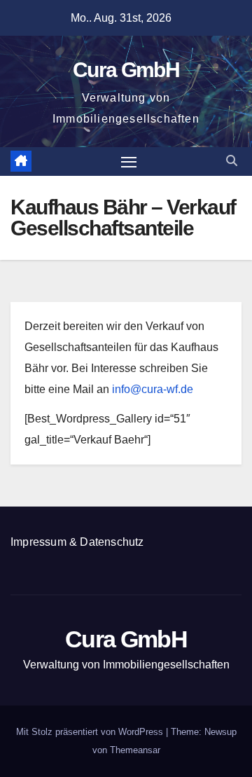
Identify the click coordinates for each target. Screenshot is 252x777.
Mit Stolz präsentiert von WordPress (91, 732)
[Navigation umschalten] (128, 162)
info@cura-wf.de (152, 389)
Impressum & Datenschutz (77, 542)
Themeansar (135, 750)
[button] (231, 161)
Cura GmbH (126, 69)
